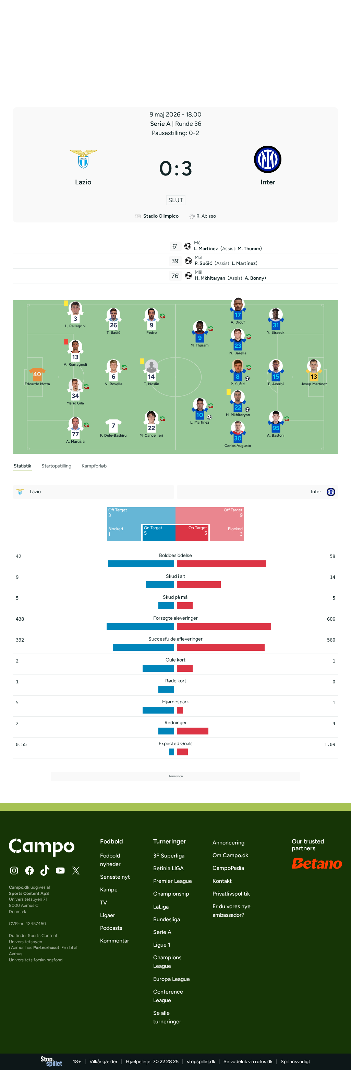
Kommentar (114, 940)
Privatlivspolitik (231, 893)
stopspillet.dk (201, 1062)
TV (103, 902)
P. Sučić (204, 263)
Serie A (161, 123)
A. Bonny (254, 278)
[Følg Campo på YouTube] (60, 870)
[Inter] (268, 168)
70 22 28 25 (166, 1062)
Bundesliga (166, 919)
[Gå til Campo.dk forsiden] (41, 855)
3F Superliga (168, 855)
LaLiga (161, 906)
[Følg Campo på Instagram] (14, 870)
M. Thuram (249, 249)
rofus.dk (264, 1062)
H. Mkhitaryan (210, 278)
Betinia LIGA (168, 868)
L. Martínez (206, 249)
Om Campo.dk (230, 855)
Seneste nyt (115, 877)
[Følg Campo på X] (76, 870)
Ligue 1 (161, 944)
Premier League (172, 881)
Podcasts (111, 928)
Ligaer (107, 915)
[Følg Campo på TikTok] (45, 870)
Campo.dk (19, 887)
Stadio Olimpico (161, 216)
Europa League (171, 979)
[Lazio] (83, 168)
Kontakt (222, 881)
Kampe (109, 889)
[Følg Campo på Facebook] (29, 870)
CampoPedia (228, 868)
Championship (171, 893)
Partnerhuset (46, 947)
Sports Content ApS (29, 893)
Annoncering (228, 842)
